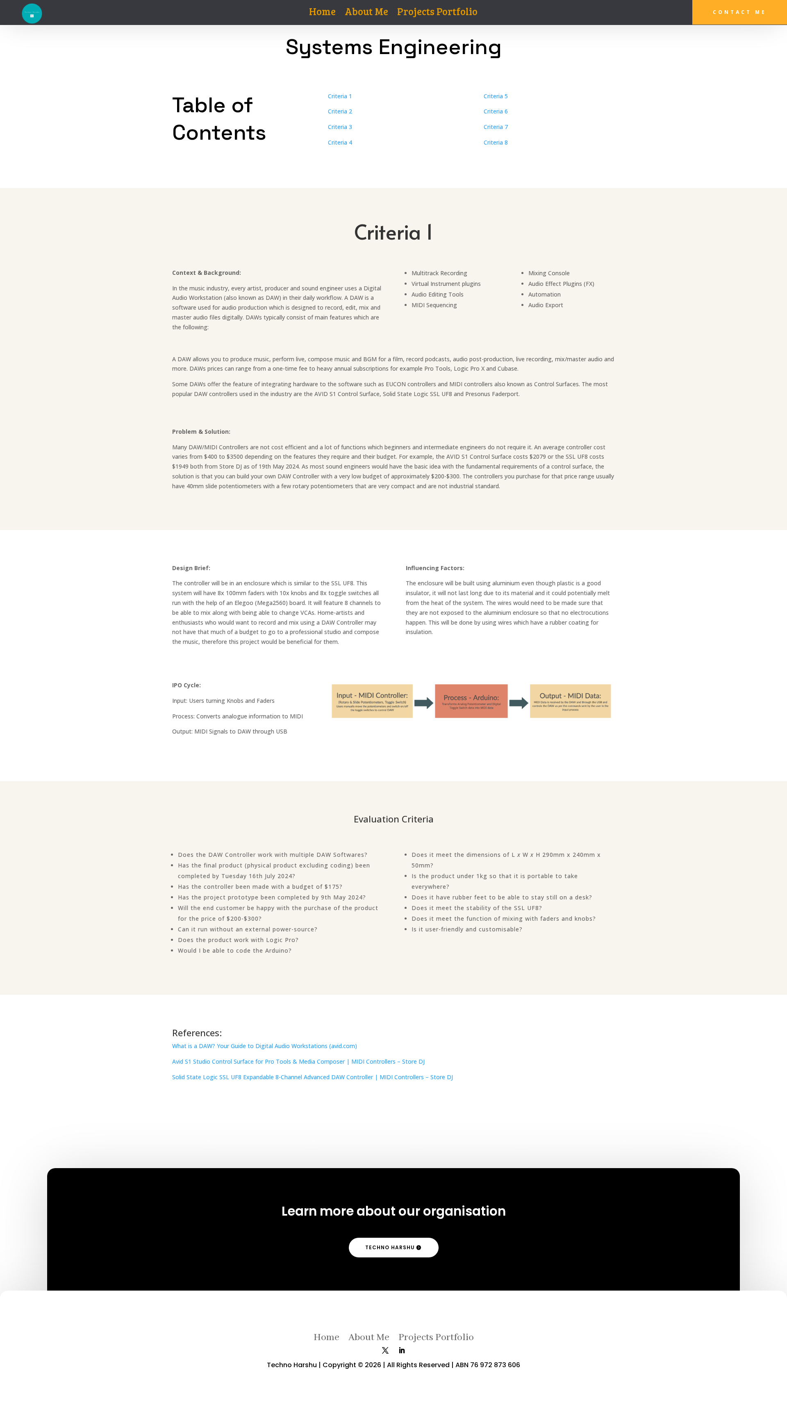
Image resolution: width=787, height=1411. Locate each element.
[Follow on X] (385, 1350)
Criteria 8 (496, 142)
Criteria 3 (340, 127)
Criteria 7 (496, 127)
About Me (366, 13)
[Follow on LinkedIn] (401, 1350)
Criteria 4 (340, 142)
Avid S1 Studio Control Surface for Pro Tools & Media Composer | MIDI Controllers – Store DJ (298, 1061)
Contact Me (740, 12)
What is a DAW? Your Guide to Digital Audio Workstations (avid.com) (264, 1046)
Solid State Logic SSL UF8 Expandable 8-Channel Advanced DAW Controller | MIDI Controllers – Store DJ (312, 1077)
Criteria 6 (496, 111)
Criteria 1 (340, 96)
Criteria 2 (340, 111)
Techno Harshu (390, 1247)
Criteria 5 (496, 96)
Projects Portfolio (437, 13)
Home (322, 13)
